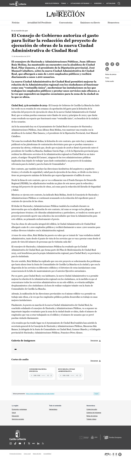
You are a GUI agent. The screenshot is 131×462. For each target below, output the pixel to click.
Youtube (20, 443)
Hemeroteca (113, 22)
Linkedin (38, 443)
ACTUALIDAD (110, 3)
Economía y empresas (19, 409)
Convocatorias (66, 22)
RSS (43, 443)
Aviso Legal (27, 454)
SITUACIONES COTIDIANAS (80, 3)
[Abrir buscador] (119, 3)
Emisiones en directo (90, 22)
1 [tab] (15, 349)
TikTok (15, 443)
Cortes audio (109, 81)
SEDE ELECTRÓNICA (52, 3)
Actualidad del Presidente (39, 22)
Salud (14, 413)
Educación (15, 416)
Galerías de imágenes (94, 413)
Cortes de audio (92, 409)
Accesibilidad (47, 454)
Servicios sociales (18, 419)
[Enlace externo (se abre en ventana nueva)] (113, 454)
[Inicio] (35, 435)
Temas (63, 3)
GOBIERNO (98, 3)
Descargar (94, 340)
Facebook (24, 443)
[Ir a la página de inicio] (17, 3)
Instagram (10, 443)
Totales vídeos (91, 419)
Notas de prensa (110, 74)
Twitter (29, 443)
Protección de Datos (15, 454)
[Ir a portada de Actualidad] (65, 14)
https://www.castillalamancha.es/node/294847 (40, 393)
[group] (41, 373)
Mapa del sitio (37, 454)
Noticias (15, 22)
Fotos (107, 78)
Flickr (33, 443)
